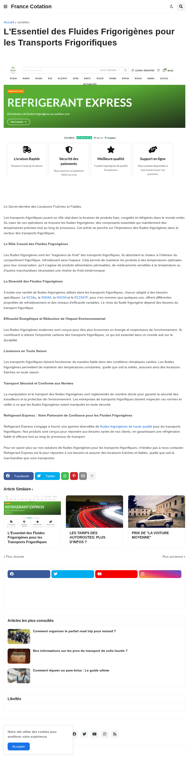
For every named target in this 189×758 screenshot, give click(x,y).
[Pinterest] (74, 476)
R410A (61, 297)
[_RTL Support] (116, 592)
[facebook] (29, 574)
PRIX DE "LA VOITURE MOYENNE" (150, 535)
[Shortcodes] (116, 601)
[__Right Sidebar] (72, 583)
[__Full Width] (29, 583)
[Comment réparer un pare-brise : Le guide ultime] (19, 675)
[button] (5, 7)
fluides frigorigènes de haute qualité (126, 426)
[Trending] (160, 592)
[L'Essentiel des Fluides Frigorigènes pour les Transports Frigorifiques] (32, 511)
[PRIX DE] (156, 511)
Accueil (9, 22)
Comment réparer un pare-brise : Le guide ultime (71, 670)
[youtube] (116, 574)
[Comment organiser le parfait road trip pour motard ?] (19, 636)
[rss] (115, 734)
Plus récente (15, 556)
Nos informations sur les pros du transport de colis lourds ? (80, 651)
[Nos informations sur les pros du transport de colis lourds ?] (19, 656)
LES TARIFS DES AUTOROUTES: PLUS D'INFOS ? (87, 537)
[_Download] (29, 592)
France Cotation (31, 6)
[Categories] (29, 601)
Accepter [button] (18, 746)
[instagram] (160, 574)
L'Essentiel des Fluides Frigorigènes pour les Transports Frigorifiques (27, 537)
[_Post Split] (160, 583)
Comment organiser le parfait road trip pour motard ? (74, 631)
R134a (31, 297)
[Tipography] (72, 601)
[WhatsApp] (65, 476)
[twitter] (72, 574)
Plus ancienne (172, 556)
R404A (46, 297)
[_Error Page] (72, 592)
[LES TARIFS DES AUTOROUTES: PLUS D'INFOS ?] (94, 511)
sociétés (23, 22)
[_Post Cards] (116, 583)
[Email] (83, 476)
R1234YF (81, 297)
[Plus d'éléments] (92, 476)
